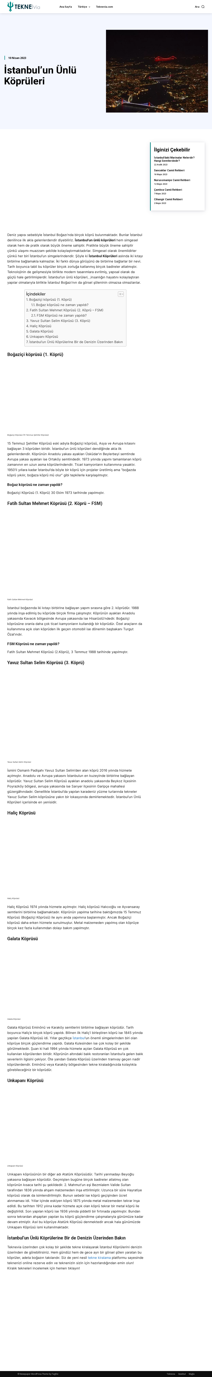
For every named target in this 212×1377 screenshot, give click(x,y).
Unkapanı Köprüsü (44, 337)
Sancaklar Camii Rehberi (169, 170)
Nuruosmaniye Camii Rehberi (172, 180)
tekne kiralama (99, 1258)
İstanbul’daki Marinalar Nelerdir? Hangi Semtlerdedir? (174, 159)
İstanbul (79, 1038)
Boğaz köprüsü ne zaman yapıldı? (62, 305)
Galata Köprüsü (41, 331)
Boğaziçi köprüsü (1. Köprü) (50, 300)
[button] (200, 6)
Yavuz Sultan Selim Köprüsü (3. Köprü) (60, 321)
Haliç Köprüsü (40, 326)
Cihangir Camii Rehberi (168, 199)
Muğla (191, 1374)
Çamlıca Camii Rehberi (168, 189)
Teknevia (171, 1374)
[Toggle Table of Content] (119, 294)
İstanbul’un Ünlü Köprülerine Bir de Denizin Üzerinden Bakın (76, 342)
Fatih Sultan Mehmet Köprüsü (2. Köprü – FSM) (66, 310)
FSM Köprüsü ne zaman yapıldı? (62, 315)
